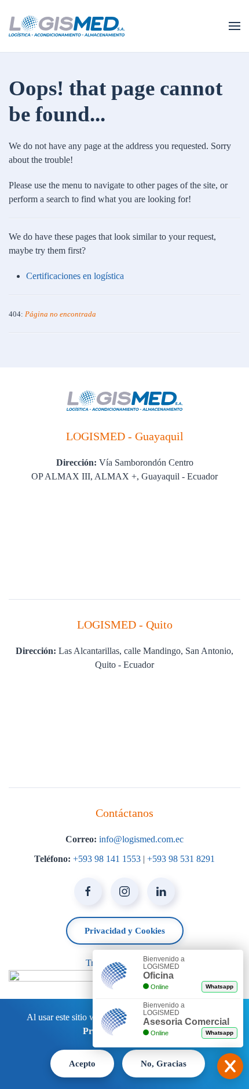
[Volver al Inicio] (66, 26)
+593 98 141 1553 (107, 859)
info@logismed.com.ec (141, 839)
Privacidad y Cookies (125, 930)
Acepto (82, 1063)
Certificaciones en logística (75, 276)
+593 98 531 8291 (181, 859)
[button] (234, 26)
